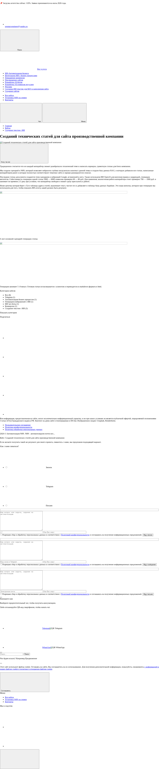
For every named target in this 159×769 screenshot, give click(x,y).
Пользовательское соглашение (18, 425)
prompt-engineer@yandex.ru (16, 26)
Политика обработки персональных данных (23, 429)
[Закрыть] (1, 597)
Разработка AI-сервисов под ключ (19, 84)
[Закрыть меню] (19, 759)
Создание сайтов (12, 91)
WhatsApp (46, 647)
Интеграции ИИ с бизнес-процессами (21, 76)
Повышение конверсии (15, 78)
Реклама (8, 87)
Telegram (46, 628)
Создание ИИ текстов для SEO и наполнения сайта (27, 89)
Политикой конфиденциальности (75, 535)
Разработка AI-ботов (13, 82)
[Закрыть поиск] (1, 663)
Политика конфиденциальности (18, 427)
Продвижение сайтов (14, 80)
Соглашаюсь (6, 691)
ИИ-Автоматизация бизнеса (17, 73)
